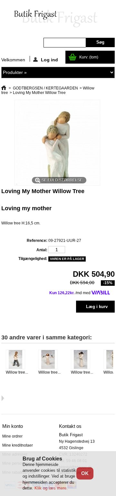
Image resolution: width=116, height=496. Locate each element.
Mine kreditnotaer (17, 445)
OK (85, 473)
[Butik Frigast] (58, 18)
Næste (2, 398)
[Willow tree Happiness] (50, 360)
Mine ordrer (12, 436)
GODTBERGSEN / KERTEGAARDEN (45, 88)
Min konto (12, 426)
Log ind (49, 59)
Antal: (41, 250)
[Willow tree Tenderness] (83, 360)
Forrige (2, 362)
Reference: (37, 240)
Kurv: (88, 57)
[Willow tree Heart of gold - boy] (18, 360)
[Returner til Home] (3, 88)
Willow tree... (17, 372)
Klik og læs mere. (51, 488)
